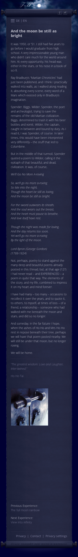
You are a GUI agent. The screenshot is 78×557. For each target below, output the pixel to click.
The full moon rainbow (25, 510)
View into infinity (21, 522)
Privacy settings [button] (56, 536)
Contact (35, 536)
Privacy (21, 536)
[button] (13, 21)
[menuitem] (18, 20)
